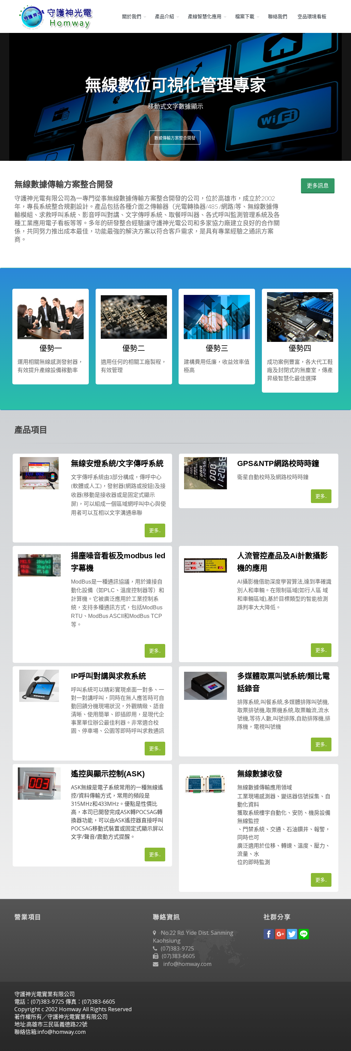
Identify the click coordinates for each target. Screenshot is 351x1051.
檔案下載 (244, 16)
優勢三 (217, 348)
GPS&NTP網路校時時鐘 (278, 463)
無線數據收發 (259, 773)
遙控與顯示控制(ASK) (108, 773)
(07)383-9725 (177, 948)
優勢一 (50, 348)
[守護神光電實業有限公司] (54, 16)
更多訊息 (318, 185)
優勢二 (133, 348)
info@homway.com (187, 964)
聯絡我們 (277, 16)
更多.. (155, 530)
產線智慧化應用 (204, 16)
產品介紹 (164, 16)
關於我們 (131, 16)
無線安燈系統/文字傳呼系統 (117, 463)
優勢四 (300, 348)
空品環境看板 (312, 16)
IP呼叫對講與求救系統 (108, 676)
